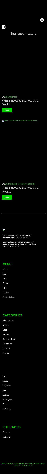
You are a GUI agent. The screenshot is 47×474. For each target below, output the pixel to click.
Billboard (6, 334)
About (5, 269)
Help (5, 288)
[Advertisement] (23, 66)
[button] (34, 12)
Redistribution (8, 297)
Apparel (6, 325)
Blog (4, 274)
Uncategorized (11, 97)
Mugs (5, 390)
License (6, 292)
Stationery (31, 184)
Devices (6, 348)
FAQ (5, 278)
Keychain (7, 386)
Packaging (7, 399)
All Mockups (8, 320)
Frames (6, 353)
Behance (6, 432)
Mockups (22, 184)
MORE (7, 110)
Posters (6, 404)
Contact (6, 283)
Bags (5, 330)
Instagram (7, 437)
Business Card (11, 184)
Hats (5, 376)
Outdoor (6, 395)
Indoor (5, 381)
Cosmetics (7, 344)
